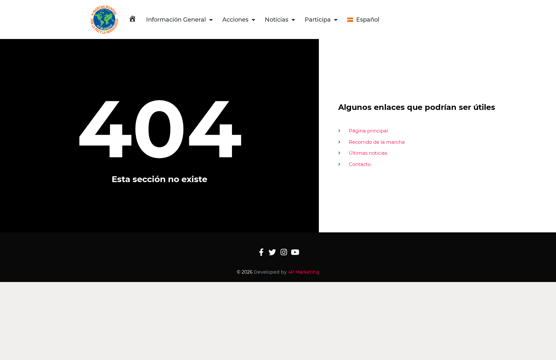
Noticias (276, 19)
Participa (318, 19)
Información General (176, 19)
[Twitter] (272, 252)
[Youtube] (295, 252)
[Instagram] (283, 252)
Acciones (235, 19)
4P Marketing (304, 272)
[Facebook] (261, 252)
